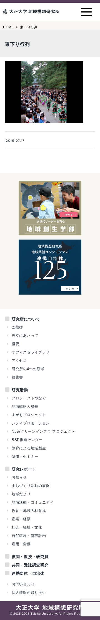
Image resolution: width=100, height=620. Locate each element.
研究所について (26, 319)
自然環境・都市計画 (29, 536)
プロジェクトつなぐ (29, 398)
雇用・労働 (21, 544)
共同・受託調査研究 (30, 565)
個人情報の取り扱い (29, 593)
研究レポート (24, 469)
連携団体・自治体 (28, 573)
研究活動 (20, 390)
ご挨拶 (17, 327)
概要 (15, 344)
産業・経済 (21, 519)
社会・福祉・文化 (27, 527)
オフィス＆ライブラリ (31, 352)
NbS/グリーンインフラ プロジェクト (43, 431)
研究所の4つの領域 (28, 369)
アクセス (19, 360)
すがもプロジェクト (29, 415)
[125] (50, 291)
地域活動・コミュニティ (33, 502)
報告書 (17, 377)
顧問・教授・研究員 (30, 556)
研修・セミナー (25, 456)
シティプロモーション (31, 423)
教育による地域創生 (29, 448)
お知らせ (19, 477)
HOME (8, 27)
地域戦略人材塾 (25, 406)
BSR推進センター (27, 440)
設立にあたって (25, 335)
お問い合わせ (23, 584)
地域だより (21, 494)
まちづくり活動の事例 (31, 486)
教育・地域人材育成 (29, 511)
